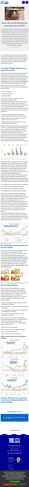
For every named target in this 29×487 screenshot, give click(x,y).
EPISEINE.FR (11, 458)
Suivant (27, 430)
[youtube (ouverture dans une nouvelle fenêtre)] (17, 453)
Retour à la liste (15, 430)
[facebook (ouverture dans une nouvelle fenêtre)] (8, 453)
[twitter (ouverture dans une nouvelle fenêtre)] (11, 453)
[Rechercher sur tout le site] (23, 2)
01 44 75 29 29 (15, 448)
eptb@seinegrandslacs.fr (15, 450)
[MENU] (26, 2)
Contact (10, 465)
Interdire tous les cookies (10, 484)
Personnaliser (22, 484)
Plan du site (11, 467)
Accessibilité (11, 469)
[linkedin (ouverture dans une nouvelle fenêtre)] (20, 453)
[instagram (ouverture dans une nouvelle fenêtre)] (14, 453)
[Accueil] (4, 2)
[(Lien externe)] (18, 460)
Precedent (2, 430)
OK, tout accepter (15, 481)
